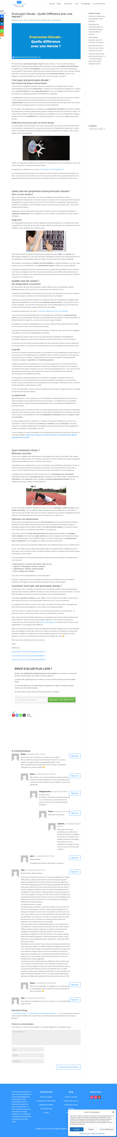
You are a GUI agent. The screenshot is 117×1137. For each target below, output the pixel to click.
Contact (46, 1113)
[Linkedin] (2, 23)
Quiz (76, 4)
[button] (113, 1112)
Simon (16, 20)
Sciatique (71, 1109)
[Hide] (0, 38)
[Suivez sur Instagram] (91, 1097)
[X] (24, 714)
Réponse (75, 756)
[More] (2, 34)
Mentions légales (46, 1097)
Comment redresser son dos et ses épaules (53, 311)
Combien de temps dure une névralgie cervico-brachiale (96, 18)
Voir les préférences (106, 1129)
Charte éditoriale (46, 1109)
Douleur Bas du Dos (34, 20)
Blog (58, 4)
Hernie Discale (45, 20)
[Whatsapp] (20, 714)
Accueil (52, 4)
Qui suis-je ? (68, 4)
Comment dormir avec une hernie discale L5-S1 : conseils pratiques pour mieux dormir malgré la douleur (96, 59)
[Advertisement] (45, 185)
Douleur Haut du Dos (70, 1101)
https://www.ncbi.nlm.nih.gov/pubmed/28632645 (29, 660)
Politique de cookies (84, 1133)
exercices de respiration (47, 622)
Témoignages (85, 4)
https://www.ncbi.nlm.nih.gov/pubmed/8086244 (28, 656)
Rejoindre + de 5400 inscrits (61, 700)
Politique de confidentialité (98, 1133)
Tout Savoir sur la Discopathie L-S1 (52, 169)
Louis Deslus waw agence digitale (54, 1129)
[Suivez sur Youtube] (99, 1097)
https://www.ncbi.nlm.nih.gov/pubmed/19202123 (29, 652)
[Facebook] (17, 714)
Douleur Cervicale (71, 1097)
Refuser (91, 1129)
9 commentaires (56, 20)
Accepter (77, 1129)
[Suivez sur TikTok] (95, 1097)
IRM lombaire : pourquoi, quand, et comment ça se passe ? (96, 39)
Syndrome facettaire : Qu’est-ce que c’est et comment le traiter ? (96, 48)
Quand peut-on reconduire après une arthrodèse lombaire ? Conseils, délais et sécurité (96, 29)
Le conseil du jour (99, 4)
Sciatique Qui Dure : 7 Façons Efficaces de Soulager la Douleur (34, 1013)
